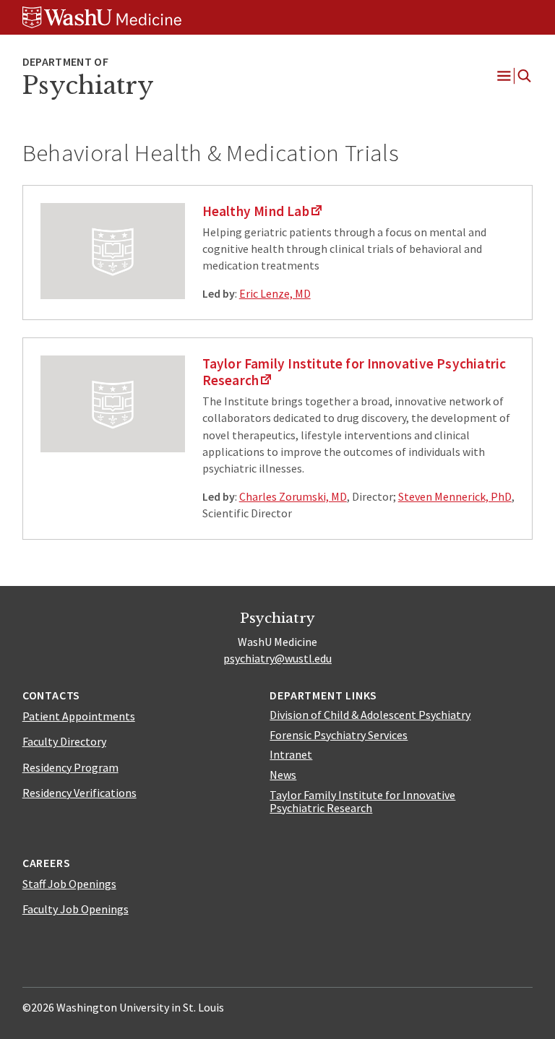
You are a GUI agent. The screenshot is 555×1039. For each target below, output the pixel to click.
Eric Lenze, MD (275, 293)
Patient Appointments (78, 716)
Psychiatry (88, 85)
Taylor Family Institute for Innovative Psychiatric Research (362, 801)
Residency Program (70, 767)
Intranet (291, 754)
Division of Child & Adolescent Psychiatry (370, 714)
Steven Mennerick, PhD (455, 496)
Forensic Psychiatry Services (339, 735)
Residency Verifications (79, 792)
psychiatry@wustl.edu (277, 658)
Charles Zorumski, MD (293, 496)
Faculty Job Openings (75, 909)
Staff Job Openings (69, 883)
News (283, 774)
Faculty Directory (64, 741)
